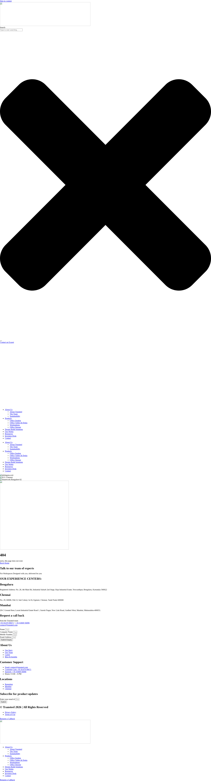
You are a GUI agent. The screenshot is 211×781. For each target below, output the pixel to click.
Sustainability (15, 416)
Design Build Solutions (14, 429)
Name (2, 629)
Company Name (6, 632)
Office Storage (15, 427)
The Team (14, 414)
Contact (8, 438)
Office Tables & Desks (18, 423)
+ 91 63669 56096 (22, 623)
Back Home (4, 563)
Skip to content (6, 1)
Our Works (9, 432)
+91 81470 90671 (7, 623)
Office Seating (15, 421)
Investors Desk (10, 436)
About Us (8, 410)
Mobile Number (6, 634)
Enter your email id (7, 699)
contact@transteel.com (8, 625)
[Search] (1, 340)
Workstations (15, 425)
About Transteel (16, 412)
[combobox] (11, 30)
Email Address (6, 637)
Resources (9, 434)
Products (8, 418)
